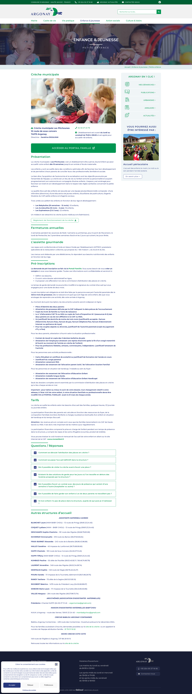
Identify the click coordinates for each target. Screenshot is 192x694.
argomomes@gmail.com (80, 603)
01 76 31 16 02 (70, 629)
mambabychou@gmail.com (88, 612)
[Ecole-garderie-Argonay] (141, 135)
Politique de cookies (29, 690)
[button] (56, 664)
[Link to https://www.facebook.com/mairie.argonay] (160, 2)
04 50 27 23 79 (84, 128)
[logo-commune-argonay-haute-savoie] (49, 9)
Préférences (48, 685)
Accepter (12, 685)
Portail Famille (75, 269)
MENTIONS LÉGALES (91, 690)
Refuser (30, 685)
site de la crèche (93, 627)
